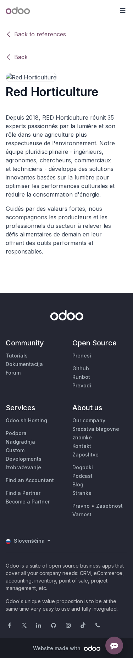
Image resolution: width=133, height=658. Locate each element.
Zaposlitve (85, 454)
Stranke (82, 493)
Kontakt (81, 446)
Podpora (16, 433)
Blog (77, 484)
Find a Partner (23, 493)
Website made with (57, 648)
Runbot (81, 377)
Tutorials (17, 355)
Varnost (82, 514)
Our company (88, 420)
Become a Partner (28, 501)
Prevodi (81, 385)
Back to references (40, 34)
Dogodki (82, 467)
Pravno (81, 506)
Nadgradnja (20, 442)
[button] (122, 10)
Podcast (82, 476)
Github (80, 368)
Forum (13, 373)
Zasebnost (109, 506)
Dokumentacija (24, 364)
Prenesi (81, 355)
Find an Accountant (30, 480)
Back (21, 57)
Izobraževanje (23, 467)
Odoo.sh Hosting (26, 420)
